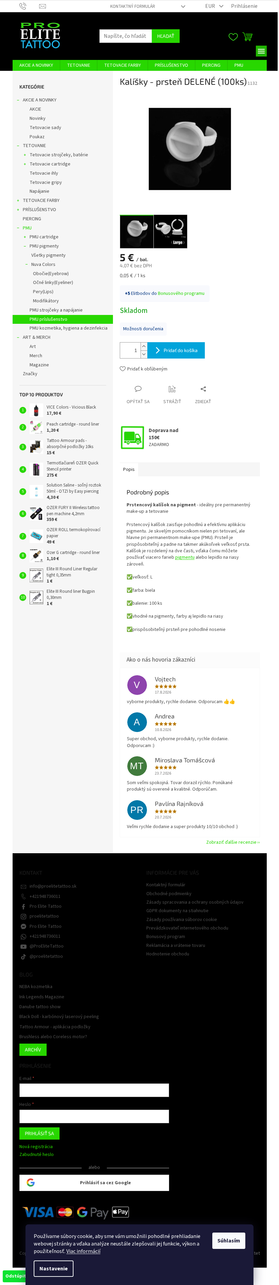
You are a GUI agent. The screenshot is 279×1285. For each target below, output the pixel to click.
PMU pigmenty (44, 246)
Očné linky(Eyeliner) (53, 282)
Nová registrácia (36, 1147)
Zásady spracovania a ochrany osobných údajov (195, 902)
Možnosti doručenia (143, 329)
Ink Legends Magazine (41, 997)
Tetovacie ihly (44, 173)
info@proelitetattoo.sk (53, 886)
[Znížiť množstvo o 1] (144, 354)
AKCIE (35, 109)
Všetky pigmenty (48, 255)
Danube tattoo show (40, 1007)
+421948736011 (45, 896)
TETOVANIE (34, 145)
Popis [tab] (129, 469)
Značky (30, 373)
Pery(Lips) (43, 291)
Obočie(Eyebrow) (51, 273)
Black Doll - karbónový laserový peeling (59, 1017)
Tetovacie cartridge (50, 164)
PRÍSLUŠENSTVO (39, 209)
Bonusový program (165, 936)
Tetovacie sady (45, 127)
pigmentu (185, 557)
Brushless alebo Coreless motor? (53, 1037)
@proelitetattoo (46, 956)
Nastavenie (53, 1268)
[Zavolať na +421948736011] (29, 6)
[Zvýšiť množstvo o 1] (144, 346)
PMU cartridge (44, 237)
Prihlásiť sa (39, 1133)
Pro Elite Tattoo (46, 906)
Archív (33, 1049)
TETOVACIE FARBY (41, 200)
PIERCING (32, 219)
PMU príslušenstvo (48, 319)
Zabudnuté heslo (36, 1155)
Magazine (39, 365)
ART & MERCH (36, 337)
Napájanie (39, 191)
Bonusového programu (181, 293)
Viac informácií (83, 1251)
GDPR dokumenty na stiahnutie (177, 910)
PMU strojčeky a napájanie (56, 310)
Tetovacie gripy (46, 182)
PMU (27, 228)
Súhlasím (228, 1240)
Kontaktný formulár (132, 6)
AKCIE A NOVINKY (39, 100)
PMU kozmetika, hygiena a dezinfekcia (69, 328)
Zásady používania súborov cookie (181, 919)
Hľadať (165, 36)
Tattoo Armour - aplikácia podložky (55, 1027)
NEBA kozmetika (35, 987)
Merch (36, 355)
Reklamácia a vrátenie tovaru (175, 945)
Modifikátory (46, 301)
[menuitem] (36, 65)
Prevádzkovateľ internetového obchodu (187, 928)
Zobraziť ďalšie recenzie (231, 842)
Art (33, 346)
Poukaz (37, 136)
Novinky (38, 118)
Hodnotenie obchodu (167, 954)
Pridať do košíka (181, 350)
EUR (210, 6)
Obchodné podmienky (169, 893)
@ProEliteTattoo (47, 946)
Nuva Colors (43, 264)
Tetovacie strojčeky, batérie (59, 155)
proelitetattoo (44, 916)
